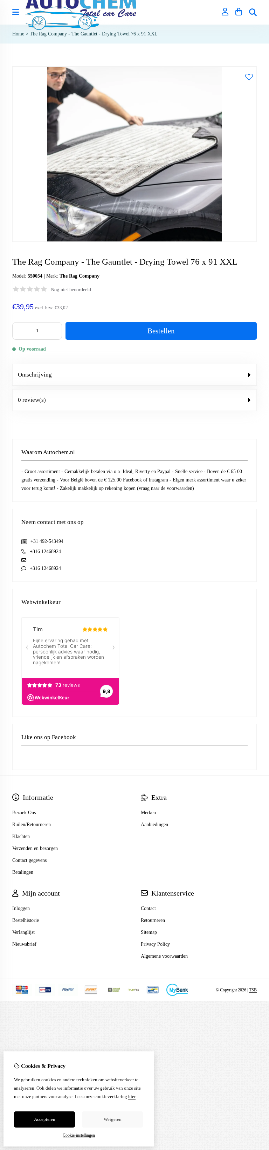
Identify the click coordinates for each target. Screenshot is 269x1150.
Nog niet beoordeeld (71, 289)
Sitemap (149, 932)
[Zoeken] (253, 12)
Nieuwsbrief (24, 944)
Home (18, 33)
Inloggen (21, 908)
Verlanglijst (23, 932)
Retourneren (153, 920)
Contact (148, 908)
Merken (148, 812)
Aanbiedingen (154, 824)
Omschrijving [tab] (35, 374)
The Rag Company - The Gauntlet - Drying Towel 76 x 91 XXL (94, 33)
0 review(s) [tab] (32, 400)
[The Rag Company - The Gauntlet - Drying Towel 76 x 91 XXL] (134, 240)
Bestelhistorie (25, 920)
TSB (253, 990)
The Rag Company (79, 276)
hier (132, 1096)
